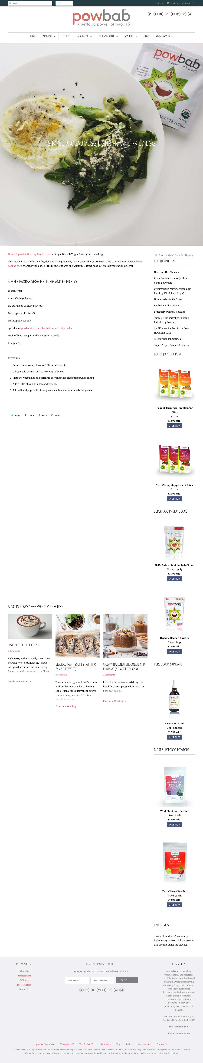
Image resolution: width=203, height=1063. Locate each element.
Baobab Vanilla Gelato (166, 305)
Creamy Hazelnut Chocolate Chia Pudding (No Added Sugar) (124, 666)
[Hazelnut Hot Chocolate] (30, 626)
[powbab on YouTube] (161, 13)
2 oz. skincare (174, 727)
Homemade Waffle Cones (168, 299)
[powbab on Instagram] (178, 13)
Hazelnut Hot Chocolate (24, 645)
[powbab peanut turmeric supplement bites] (175, 429)
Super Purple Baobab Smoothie (171, 345)
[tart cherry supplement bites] (174, 480)
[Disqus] (77, 467)
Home (33, 36)
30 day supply (174, 569)
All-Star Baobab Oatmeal (168, 338)
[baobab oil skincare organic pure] (175, 740)
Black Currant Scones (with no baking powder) (76, 666)
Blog (146, 36)
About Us (129, 36)
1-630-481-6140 (182, 1033)
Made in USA (83, 36)
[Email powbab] (190, 13)
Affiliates (24, 980)
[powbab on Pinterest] (167, 13)
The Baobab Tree (107, 36)
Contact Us (24, 989)
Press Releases (24, 984)
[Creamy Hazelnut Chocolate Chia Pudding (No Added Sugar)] (125, 636)
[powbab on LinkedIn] (184, 13)
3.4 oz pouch (174, 895)
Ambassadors (163, 36)
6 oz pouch (174, 815)
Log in (159, 3)
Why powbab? (67, 1044)
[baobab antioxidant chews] (175, 582)
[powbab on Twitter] (150, 13)
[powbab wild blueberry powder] (174, 786)
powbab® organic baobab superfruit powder (46, 328)
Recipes (65, 36)
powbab (24, 1049)
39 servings (174, 642)
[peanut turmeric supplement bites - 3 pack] (174, 383)
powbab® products (45, 1044)
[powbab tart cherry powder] (175, 908)
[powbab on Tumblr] (173, 13)
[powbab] (101, 19)
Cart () (174, 3)
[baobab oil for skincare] (174, 719)
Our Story (106, 1044)
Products (47, 36)
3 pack (174, 416)
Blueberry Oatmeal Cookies (169, 311)
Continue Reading (18, 681)
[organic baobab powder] (174, 633)
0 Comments (14, 651)
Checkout (187, 3)
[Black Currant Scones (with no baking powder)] (78, 636)
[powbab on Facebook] (156, 13)
